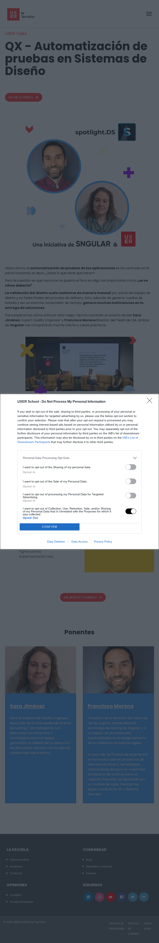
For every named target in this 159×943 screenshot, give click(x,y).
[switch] (130, 467)
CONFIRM (49, 526)
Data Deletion (56, 541)
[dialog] (79, 471)
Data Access (79, 541)
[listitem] (79, 458)
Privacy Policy (103, 541)
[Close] (151, 402)
